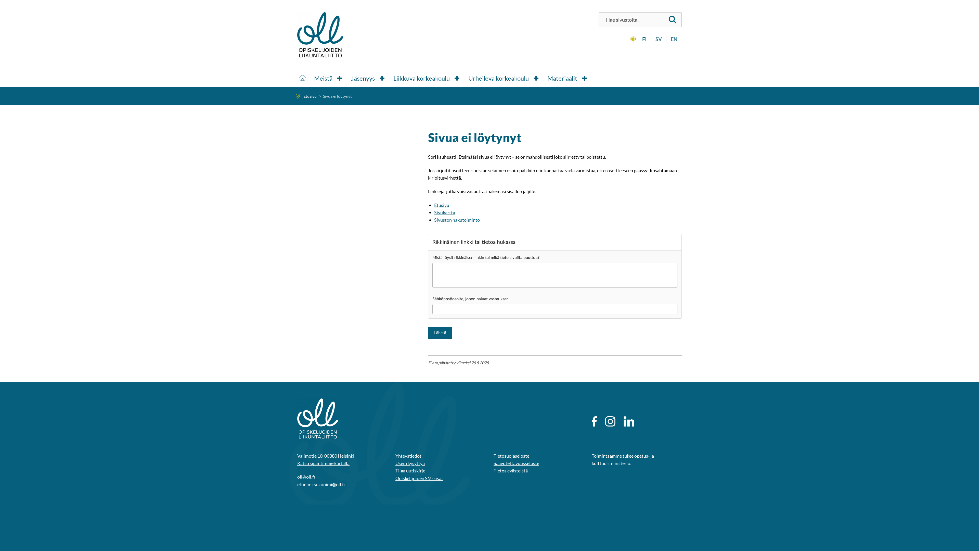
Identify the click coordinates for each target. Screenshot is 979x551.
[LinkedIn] (629, 421)
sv (658, 39)
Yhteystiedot (408, 456)
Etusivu (441, 205)
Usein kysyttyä (410, 463)
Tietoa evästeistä (511, 470)
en (674, 39)
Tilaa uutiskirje (410, 470)
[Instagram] (610, 421)
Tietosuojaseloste (511, 456)
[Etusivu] (302, 77)
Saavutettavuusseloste (516, 463)
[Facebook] (594, 421)
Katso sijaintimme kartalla (323, 463)
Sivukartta (444, 212)
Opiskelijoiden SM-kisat (419, 478)
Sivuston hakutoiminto (457, 220)
